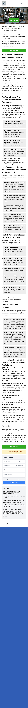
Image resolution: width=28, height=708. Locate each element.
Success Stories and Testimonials (12, 509)
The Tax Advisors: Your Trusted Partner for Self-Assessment (14, 497)
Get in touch (14, 20)
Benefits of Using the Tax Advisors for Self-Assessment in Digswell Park (13, 501)
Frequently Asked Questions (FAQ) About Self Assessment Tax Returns (13, 512)
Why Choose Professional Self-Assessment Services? (11, 492)
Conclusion (6, 516)
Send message (14, 482)
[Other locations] (20, 3)
